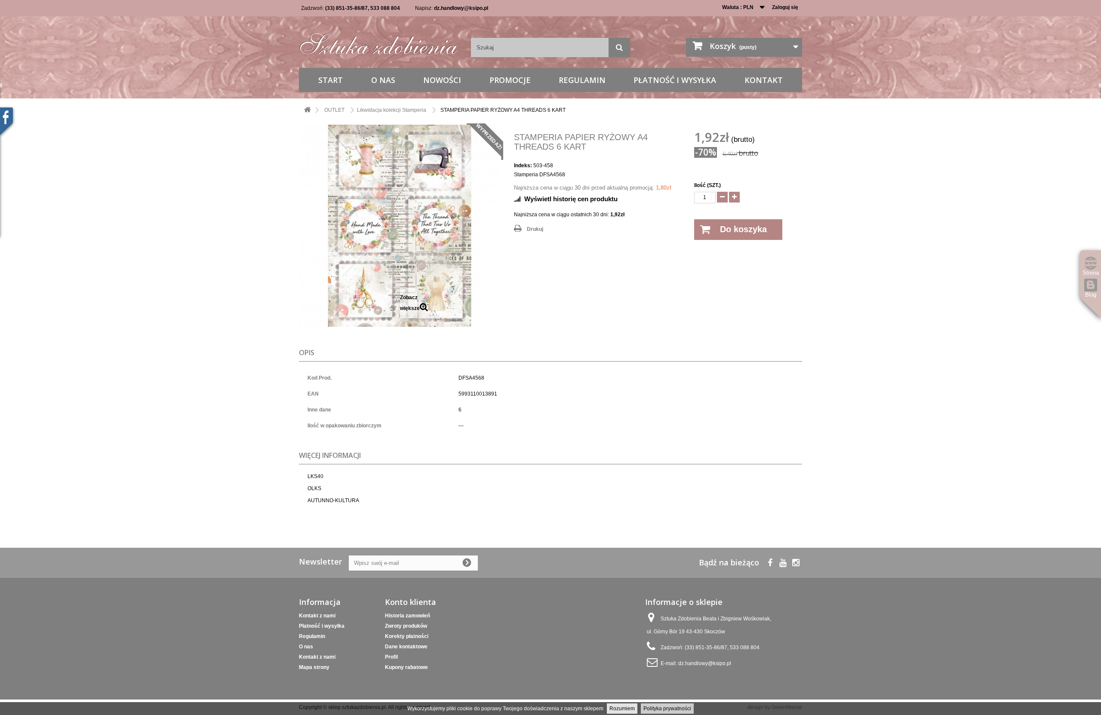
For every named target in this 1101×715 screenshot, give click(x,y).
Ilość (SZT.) (707, 185)
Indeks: (523, 166)
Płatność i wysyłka (675, 80)
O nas (383, 80)
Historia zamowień (407, 616)
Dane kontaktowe (406, 647)
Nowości (442, 80)
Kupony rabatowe (406, 667)
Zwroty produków (406, 626)
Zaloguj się (785, 7)
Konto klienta (410, 602)
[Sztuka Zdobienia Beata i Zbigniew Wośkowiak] (378, 40)
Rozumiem (622, 709)
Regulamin (582, 80)
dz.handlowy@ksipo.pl (461, 8)
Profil (391, 657)
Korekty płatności (406, 636)
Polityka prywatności (667, 709)
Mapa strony (314, 667)
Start (330, 80)
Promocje (510, 80)
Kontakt (763, 80)
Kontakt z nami (317, 616)
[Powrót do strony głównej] (307, 110)
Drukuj (535, 229)
